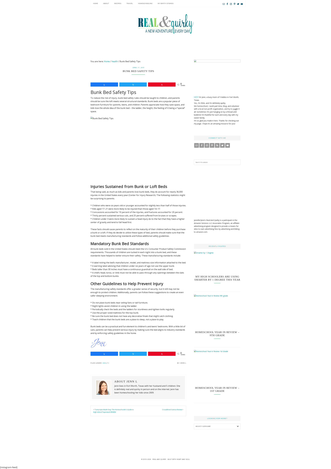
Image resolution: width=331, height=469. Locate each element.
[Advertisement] (165, 46)
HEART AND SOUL (183, 459)
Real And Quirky (165, 24)
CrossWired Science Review (172, 410)
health (106, 363)
